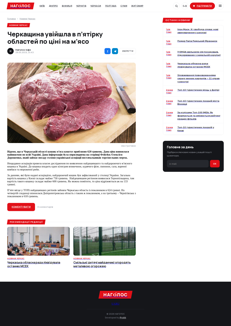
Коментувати (21, 206)
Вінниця (67, 5)
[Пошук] (176, 6)
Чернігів (81, 5)
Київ (42, 5)
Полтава (111, 5)
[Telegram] (115, 51)
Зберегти (127, 51)
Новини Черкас (27, 19)
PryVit (123, 317)
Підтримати (204, 5)
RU (118, 303)
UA (114, 303)
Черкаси (95, 5)
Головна (11, 19)
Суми (123, 5)
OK (215, 163)
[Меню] (220, 5)
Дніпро (53, 5)
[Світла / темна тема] (184, 6)
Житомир (137, 5)
